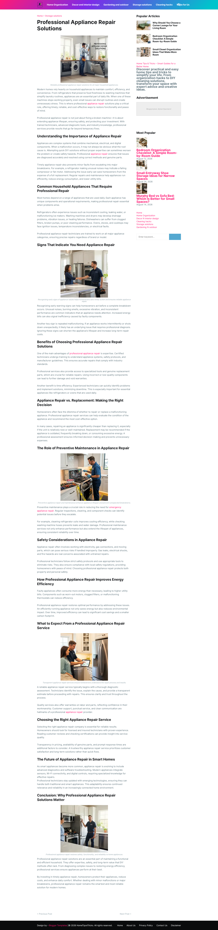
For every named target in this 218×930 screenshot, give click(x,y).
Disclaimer (176, 925)
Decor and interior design (85, 4)
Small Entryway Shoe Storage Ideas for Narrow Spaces (155, 176)
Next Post (124, 914)
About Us (130, 925)
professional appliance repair (85, 353)
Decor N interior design (147, 218)
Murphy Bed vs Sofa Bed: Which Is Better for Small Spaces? (155, 198)
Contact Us (161, 925)
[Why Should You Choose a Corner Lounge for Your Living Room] (143, 25)
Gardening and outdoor (116, 4)
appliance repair (95, 103)
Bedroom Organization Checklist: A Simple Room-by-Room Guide (165, 39)
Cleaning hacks (164, 4)
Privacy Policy (146, 925)
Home (40, 16)
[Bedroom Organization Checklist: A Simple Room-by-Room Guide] (143, 39)
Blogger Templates (58, 925)
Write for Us (183, 4)
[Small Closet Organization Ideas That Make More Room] (143, 52)
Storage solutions (142, 4)
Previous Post (45, 914)
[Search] (178, 4)
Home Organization (57, 4)
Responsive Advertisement (158, 109)
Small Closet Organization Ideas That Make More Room (167, 52)
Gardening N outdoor (146, 227)
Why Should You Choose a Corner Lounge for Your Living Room (166, 25)
